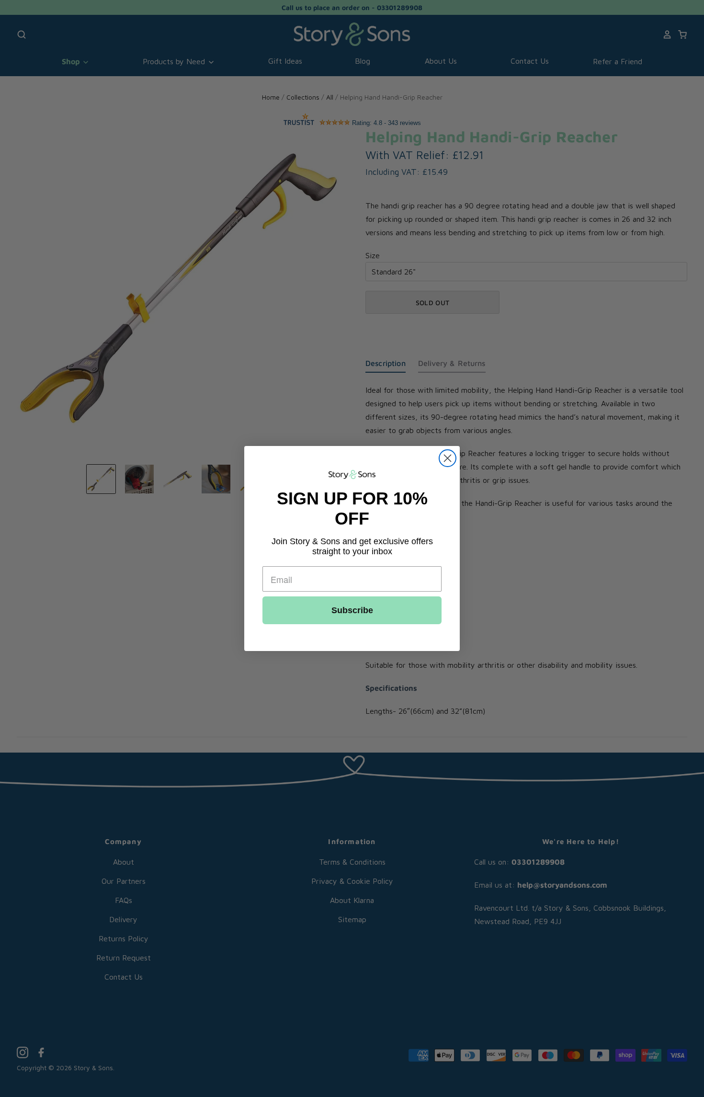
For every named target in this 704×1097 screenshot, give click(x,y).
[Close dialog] (447, 458)
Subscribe (352, 610)
